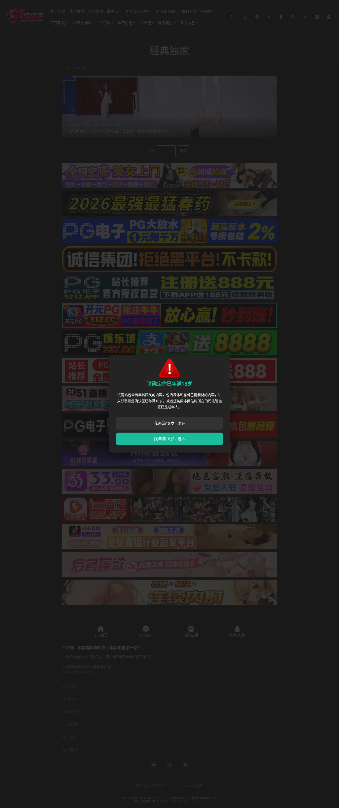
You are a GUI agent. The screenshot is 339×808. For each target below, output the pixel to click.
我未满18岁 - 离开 (169, 423)
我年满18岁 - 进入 (169, 439)
